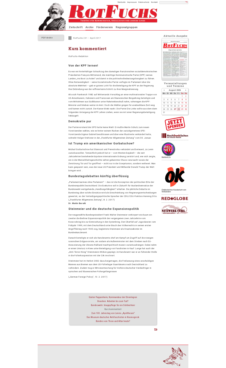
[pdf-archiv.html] (175, 77)
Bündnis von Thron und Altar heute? (113, 321)
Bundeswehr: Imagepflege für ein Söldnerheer (113, 305)
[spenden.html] (175, 130)
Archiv (89, 27)
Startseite (122, 2)
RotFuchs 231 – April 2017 (87, 38)
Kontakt (154, 2)
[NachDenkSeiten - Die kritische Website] (175, 135)
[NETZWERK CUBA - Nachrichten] (175, 209)
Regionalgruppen (127, 27)
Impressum (132, 2)
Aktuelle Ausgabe (175, 35)
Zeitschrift (76, 27)
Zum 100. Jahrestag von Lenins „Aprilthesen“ (113, 313)
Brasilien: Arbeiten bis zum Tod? (112, 301)
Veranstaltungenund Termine (175, 84)
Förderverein (104, 27)
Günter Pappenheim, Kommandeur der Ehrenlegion (113, 297)
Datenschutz (143, 2)
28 (179, 109)
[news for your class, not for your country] (175, 199)
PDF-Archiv (47, 37)
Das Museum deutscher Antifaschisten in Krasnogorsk (113, 317)
